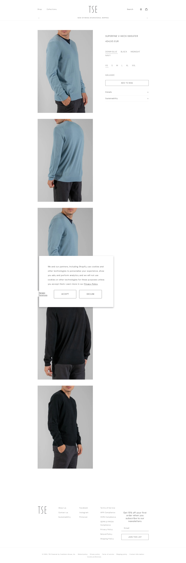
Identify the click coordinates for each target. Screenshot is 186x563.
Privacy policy (95, 554)
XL (127, 65)
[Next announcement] (147, 18)
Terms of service (108, 554)
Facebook (83, 508)
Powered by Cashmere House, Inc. (63, 554)
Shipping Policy (107, 539)
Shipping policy (121, 554)
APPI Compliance (107, 512)
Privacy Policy (91, 284)
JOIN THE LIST (135, 537)
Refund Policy (106, 534)
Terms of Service (107, 508)
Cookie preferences (94, 557)
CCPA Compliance (108, 517)
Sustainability (64, 517)
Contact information (136, 554)
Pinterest (83, 517)
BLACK (124, 51)
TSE (49, 554)
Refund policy (83, 554)
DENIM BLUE (111, 51)
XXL (134, 65)
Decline (90, 294)
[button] (40, 9)
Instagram (83, 512)
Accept (65, 294)
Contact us (63, 512)
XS (106, 65)
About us (62, 508)
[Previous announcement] (39, 18)
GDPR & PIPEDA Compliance (107, 523)
